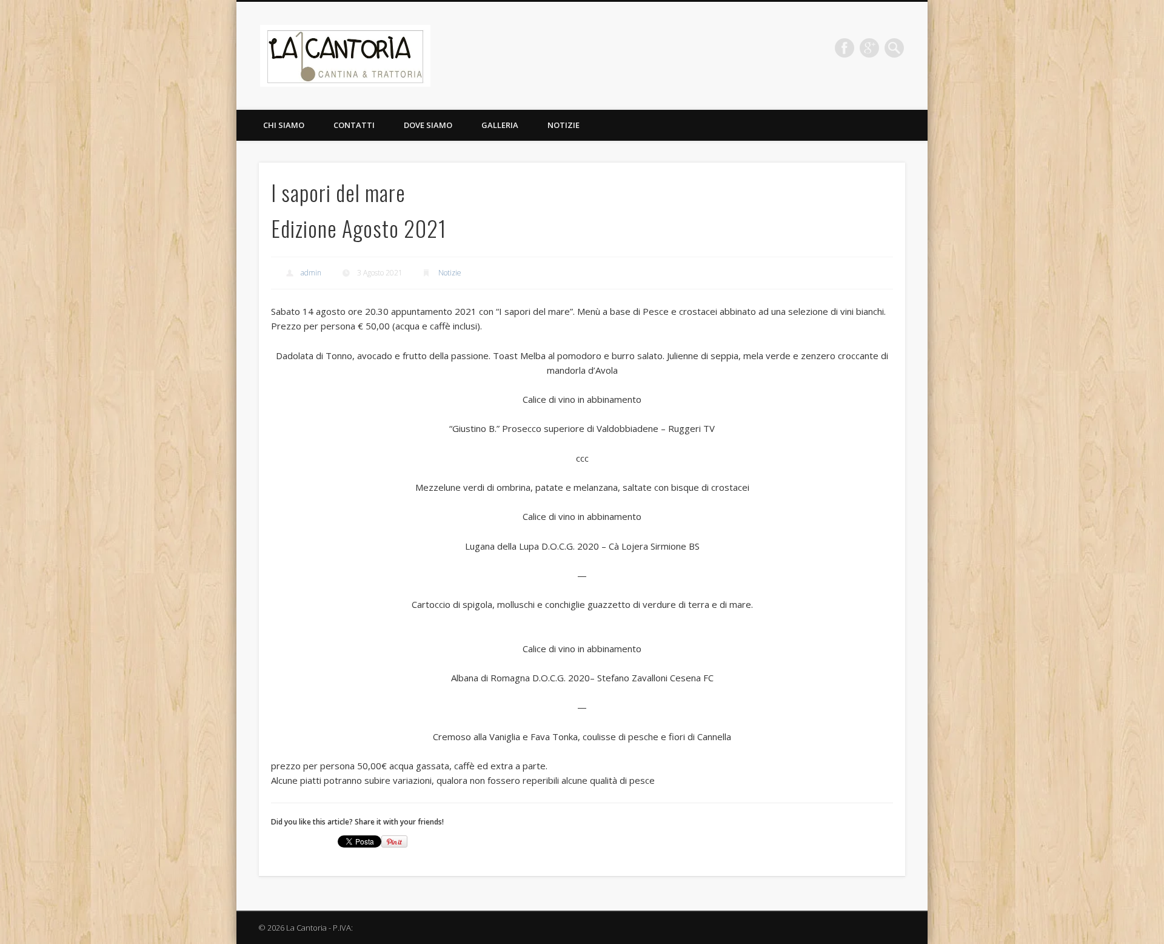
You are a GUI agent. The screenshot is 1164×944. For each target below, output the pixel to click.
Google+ (869, 48)
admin (311, 273)
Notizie (563, 125)
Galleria (499, 125)
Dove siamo (428, 125)
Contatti (354, 125)
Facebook (844, 48)
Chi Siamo (283, 125)
